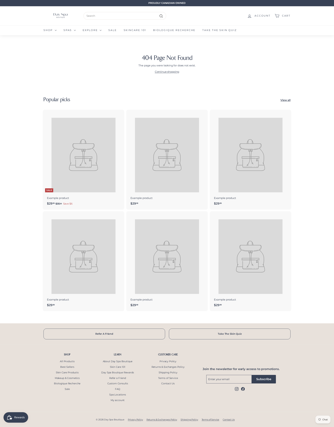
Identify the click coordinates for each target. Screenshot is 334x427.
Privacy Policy (168, 361)
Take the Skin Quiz (219, 30)
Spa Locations (117, 394)
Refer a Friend (117, 378)
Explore (91, 30)
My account (118, 400)
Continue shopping (167, 71)
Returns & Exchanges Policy (168, 366)
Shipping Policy (168, 372)
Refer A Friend (104, 333)
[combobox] (125, 16)
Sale (112, 30)
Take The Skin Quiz (229, 333)
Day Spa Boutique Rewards (117, 372)
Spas (68, 30)
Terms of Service (168, 378)
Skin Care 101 (117, 366)
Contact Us (168, 383)
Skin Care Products (67, 372)
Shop (48, 30)
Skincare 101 (135, 30)
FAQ (117, 389)
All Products (67, 361)
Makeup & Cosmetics (67, 378)
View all (285, 100)
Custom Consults (117, 383)
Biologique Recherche (174, 30)
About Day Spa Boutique (118, 361)
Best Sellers (67, 366)
